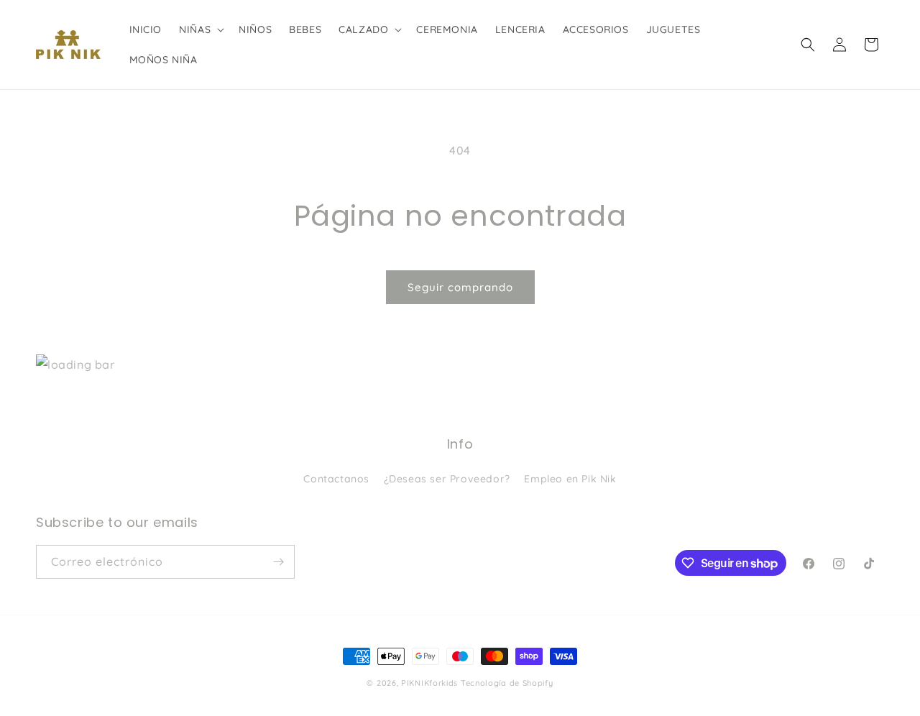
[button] (200, 29)
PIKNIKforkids (429, 683)
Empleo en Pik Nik (570, 478)
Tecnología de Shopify (507, 683)
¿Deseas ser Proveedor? (447, 478)
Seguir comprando (460, 287)
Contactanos (336, 478)
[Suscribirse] (278, 562)
